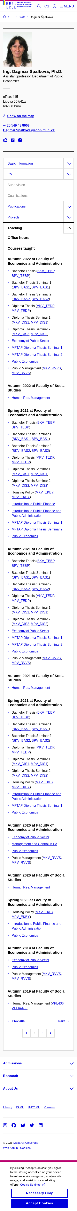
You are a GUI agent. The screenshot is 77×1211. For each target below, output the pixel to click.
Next (61, 1020)
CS (46, 6)
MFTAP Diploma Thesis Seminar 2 (37, 354)
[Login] (54, 6)
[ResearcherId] (6, 140)
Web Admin (10, 1147)
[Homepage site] (17, 5)
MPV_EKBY (21, 497)
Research (10, 1076)
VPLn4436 (19, 1008)
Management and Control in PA (34, 844)
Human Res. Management (31, 398)
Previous (18, 1020)
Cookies (25, 1147)
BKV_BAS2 (21, 299)
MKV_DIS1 (21, 322)
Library (7, 1107)
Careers (49, 1107)
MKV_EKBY (44, 492)
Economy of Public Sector (30, 341)
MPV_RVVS (21, 373)
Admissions (12, 1063)
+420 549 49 (16, 125)
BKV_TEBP (45, 271)
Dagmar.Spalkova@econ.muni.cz (29, 130)
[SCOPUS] (13, 140)
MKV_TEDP (45, 306)
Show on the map (20, 116)
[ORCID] (21, 140)
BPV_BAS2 (40, 299)
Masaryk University (25, 1142)
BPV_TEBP (20, 276)
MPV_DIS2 (39, 334)
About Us (10, 1088)
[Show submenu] (67, 1063)
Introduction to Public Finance (33, 504)
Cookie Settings (30, 1184)
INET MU (34, 1107)
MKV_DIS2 (21, 334)
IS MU (20, 1107)
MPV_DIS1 (39, 322)
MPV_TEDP (21, 310)
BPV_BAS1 (40, 287)
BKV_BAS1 (21, 287)
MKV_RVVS (52, 368)
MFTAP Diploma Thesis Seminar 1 (37, 347)
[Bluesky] (23, 1125)
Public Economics (25, 361)
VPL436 (58, 1003)
